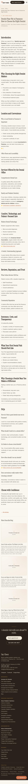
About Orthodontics (6, 728)
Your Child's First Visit (6, 750)
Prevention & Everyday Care (8, 683)
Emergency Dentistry (6, 715)
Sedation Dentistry (5, 717)
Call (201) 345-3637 (14, 642)
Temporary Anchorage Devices (8, 743)
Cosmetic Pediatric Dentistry (8, 709)
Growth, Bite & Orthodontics (8, 685)
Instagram (3, 672)
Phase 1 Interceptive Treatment (8, 739)
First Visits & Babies (6, 681)
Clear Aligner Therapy (6, 734)
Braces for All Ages (6, 732)
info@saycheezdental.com (7, 669)
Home (2, 8)
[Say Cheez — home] (5, 2)
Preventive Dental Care (6, 705)
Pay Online (3, 756)
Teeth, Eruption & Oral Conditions (9, 691)
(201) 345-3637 (5, 666)
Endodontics (4, 711)
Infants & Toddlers (5, 703)
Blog (6, 8)
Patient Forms (4, 752)
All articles (5, 512)
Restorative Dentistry (6, 707)
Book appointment (17, 2)
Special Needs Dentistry (7, 719)
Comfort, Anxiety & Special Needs (9, 689)
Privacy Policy (13, 771)
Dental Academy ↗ (18, 769)
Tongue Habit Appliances (7, 741)
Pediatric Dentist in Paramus (8, 767)
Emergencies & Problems (7, 687)
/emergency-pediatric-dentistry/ (12, 205)
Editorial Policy (4, 771)
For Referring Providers (6, 769)
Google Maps (16, 672)
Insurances (3, 754)
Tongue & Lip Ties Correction (8, 721)
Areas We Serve (20, 767)
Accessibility (21, 771)
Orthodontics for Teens (6, 730)
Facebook (9, 672)
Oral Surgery (4, 713)
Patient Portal (4, 758)
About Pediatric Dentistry (7, 700)
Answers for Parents (6, 679)
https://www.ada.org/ (9, 246)
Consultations (4, 737)
